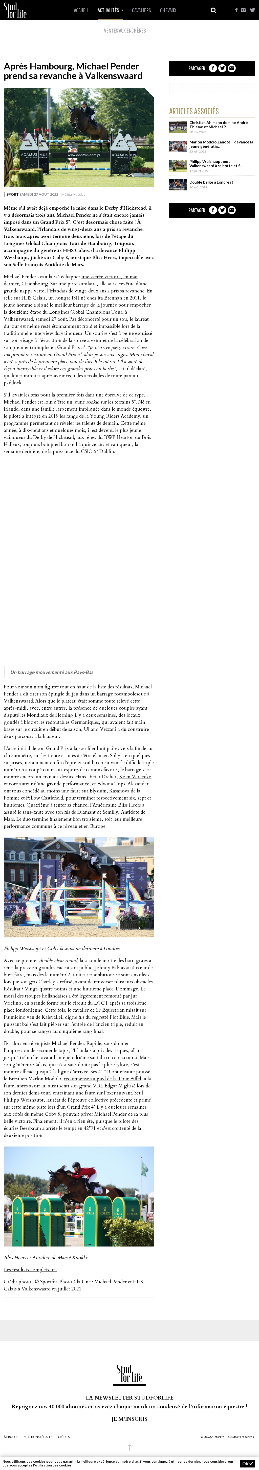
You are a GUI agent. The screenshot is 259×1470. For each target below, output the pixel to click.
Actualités (109, 10)
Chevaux (168, 10)
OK (245, 1463)
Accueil (81, 10)
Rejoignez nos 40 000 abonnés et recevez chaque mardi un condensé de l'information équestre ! (129, 1406)
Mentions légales (38, 1437)
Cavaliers (141, 10)
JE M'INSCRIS (129, 1419)
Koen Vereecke (135, 777)
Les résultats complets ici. (30, 1269)
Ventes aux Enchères (125, 30)
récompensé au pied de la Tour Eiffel (102, 1079)
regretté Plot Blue (110, 1017)
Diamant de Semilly (97, 812)
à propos (11, 1437)
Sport (13, 194)
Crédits (64, 1437)
